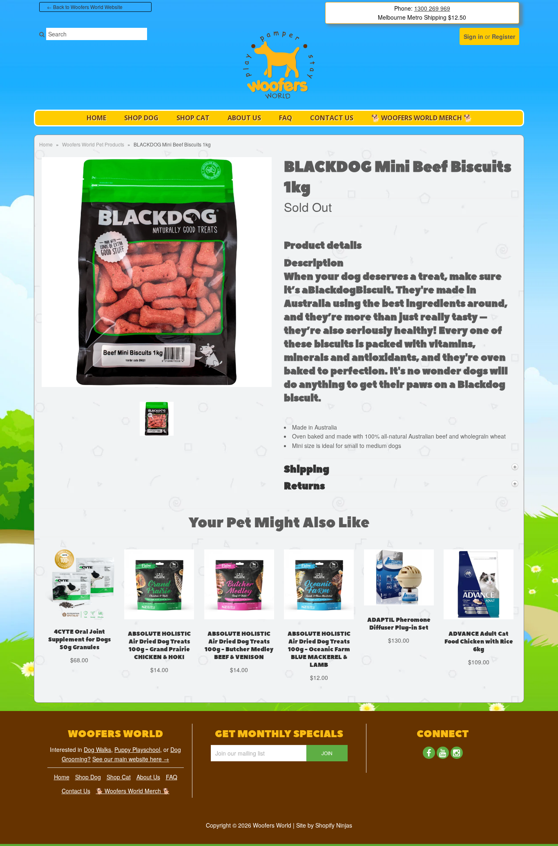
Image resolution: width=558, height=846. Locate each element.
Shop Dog (141, 117)
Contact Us (331, 117)
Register (503, 36)
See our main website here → (130, 759)
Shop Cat (193, 117)
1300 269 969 (432, 8)
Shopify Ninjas (333, 825)
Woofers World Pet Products (93, 144)
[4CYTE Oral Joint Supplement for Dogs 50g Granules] (79, 623)
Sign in (473, 36)
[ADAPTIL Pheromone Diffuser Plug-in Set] (399, 611)
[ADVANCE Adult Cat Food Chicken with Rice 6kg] (478, 625)
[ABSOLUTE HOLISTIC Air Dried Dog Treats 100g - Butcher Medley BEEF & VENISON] (239, 625)
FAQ (285, 117)
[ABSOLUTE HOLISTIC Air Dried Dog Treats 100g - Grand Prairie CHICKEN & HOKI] (159, 625)
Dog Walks (97, 749)
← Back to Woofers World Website (85, 6)
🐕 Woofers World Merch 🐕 (421, 117)
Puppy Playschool (137, 749)
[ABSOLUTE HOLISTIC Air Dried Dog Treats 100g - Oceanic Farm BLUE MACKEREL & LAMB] (319, 625)
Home (96, 117)
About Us (244, 117)
